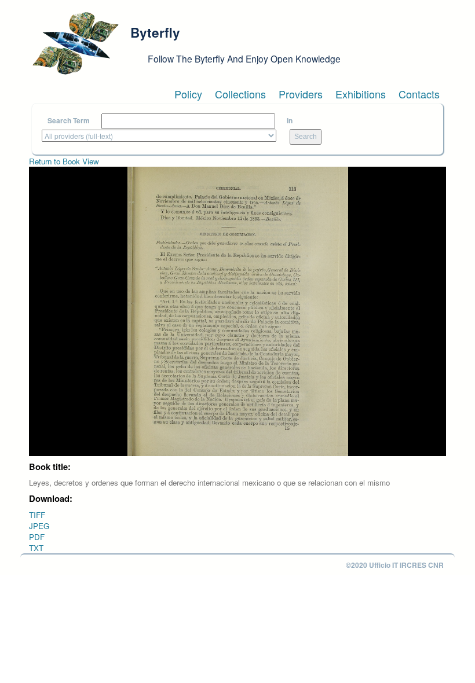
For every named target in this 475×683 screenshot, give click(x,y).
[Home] (75, 43)
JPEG (39, 525)
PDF (37, 536)
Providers (301, 93)
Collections (240, 93)
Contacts (419, 93)
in (290, 121)
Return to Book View (64, 161)
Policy (188, 93)
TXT (36, 547)
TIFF (37, 514)
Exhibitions (360, 93)
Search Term (69, 121)
